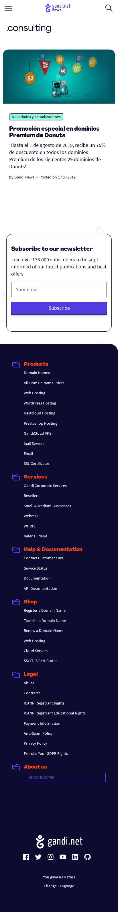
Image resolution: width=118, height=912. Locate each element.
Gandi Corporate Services (45, 485)
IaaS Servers (34, 443)
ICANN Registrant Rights (44, 703)
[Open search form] (109, 8)
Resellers (31, 495)
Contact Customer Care (44, 557)
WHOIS (29, 526)
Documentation (37, 578)
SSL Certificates (37, 463)
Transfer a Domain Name (45, 620)
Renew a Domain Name (43, 630)
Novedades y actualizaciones (36, 116)
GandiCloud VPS (37, 433)
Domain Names (37, 372)
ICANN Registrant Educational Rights (55, 713)
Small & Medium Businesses (47, 505)
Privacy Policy (35, 743)
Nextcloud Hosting (39, 413)
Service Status (36, 568)
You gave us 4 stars (59, 877)
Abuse (29, 682)
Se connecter (41, 777)
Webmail (31, 515)
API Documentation (40, 588)
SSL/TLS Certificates (40, 660)
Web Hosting (34, 392)
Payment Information (42, 723)
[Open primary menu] (8, 8)
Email (28, 453)
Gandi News (24, 177)
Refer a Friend (35, 536)
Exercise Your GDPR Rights (46, 753)
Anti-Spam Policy (38, 733)
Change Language (59, 886)
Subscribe (59, 308)
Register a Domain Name (45, 610)
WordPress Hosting (40, 403)
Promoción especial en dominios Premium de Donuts (54, 132)
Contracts (32, 692)
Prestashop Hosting (40, 423)
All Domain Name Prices (44, 382)
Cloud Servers (36, 650)
